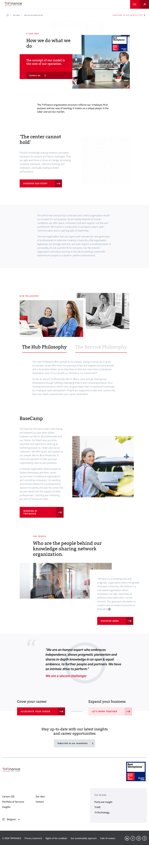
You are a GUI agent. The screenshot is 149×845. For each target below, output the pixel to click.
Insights (6, 807)
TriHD (97, 807)
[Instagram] (138, 838)
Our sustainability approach (84, 838)
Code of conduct (107, 838)
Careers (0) (8, 796)
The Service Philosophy (101, 347)
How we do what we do (33, 15)
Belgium (11, 819)
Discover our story (35, 183)
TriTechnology (102, 812)
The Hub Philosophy (44, 347)
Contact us (34, 75)
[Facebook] (133, 838)
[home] (9, 15)
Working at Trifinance (30, 512)
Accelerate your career (35, 711)
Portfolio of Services (13, 801)
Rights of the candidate (56, 838)
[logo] (13, 4)
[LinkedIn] (127, 838)
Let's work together (104, 711)
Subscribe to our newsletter (127, 15)
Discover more (110, 621)
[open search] (144, 4)
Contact (40, 801)
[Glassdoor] (144, 838)
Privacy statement (33, 838)
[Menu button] (134, 4)
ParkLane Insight (103, 802)
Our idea (16, 15)
